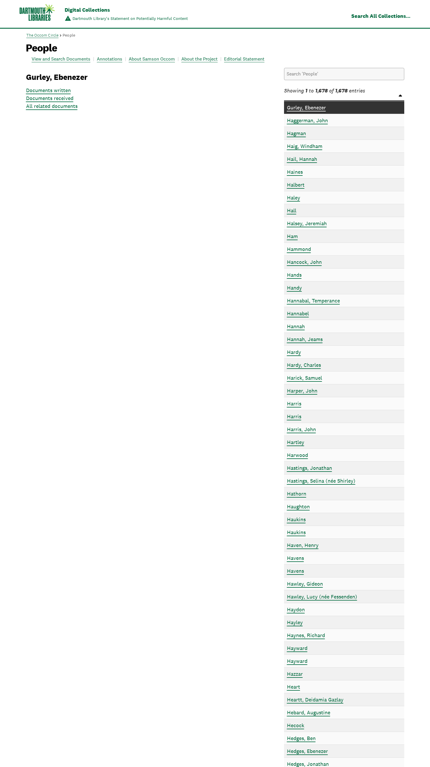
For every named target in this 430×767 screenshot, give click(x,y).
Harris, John (301, 429)
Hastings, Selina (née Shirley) (321, 480)
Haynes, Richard (306, 635)
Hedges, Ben (301, 738)
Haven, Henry (303, 545)
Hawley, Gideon (305, 583)
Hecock (295, 725)
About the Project (199, 59)
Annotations (109, 59)
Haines (295, 171)
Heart (293, 686)
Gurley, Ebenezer (306, 107)
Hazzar (295, 673)
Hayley (295, 622)
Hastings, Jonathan (309, 468)
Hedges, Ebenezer (307, 751)
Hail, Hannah (302, 159)
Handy (294, 287)
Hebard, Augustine (308, 712)
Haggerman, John (307, 120)
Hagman (296, 133)
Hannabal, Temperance (313, 300)
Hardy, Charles (304, 365)
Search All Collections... (380, 16)
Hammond (299, 249)
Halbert (296, 184)
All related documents (52, 106)
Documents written (48, 90)
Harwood (297, 455)
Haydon (296, 609)
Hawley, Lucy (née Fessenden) (322, 596)
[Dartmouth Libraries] (37, 14)
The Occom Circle (42, 35)
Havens (295, 558)
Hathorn (296, 493)
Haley (293, 197)
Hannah (296, 326)
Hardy (294, 352)
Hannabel (298, 313)
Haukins (296, 519)
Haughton (298, 506)
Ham (292, 236)
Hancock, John (304, 262)
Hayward (297, 648)
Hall (291, 210)
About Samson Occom (152, 59)
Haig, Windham (304, 146)
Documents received (49, 98)
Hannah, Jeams (305, 339)
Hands (294, 274)
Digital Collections (87, 9)
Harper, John (302, 390)
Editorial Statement (244, 59)
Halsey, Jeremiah (307, 223)
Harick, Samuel (304, 377)
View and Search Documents (61, 59)
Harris (294, 403)
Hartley (295, 442)
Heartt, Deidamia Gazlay (315, 699)
